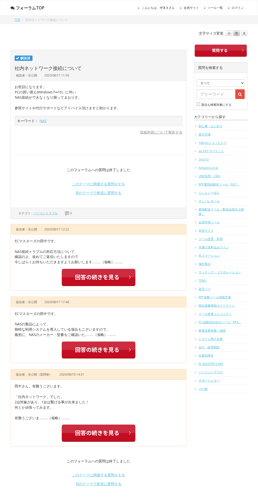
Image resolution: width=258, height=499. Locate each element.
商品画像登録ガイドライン (217, 305)
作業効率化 (206, 355)
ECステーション (209, 255)
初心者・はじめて (211, 126)
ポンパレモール (209, 201)
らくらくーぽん (209, 193)
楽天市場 (205, 134)
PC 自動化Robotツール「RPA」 (220, 322)
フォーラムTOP (30, 8)
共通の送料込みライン (214, 247)
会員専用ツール (209, 222)
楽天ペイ (205, 289)
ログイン (238, 8)
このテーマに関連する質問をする (98, 183)
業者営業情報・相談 (212, 330)
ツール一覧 (215, 8)
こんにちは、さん (158, 8)
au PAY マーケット (211, 151)
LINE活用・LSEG (209, 176)
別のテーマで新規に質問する (98, 192)
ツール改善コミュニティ (215, 314)
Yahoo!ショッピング (213, 143)
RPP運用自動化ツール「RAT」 (219, 184)
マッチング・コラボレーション (220, 272)
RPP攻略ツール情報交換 (215, 297)
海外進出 (205, 264)
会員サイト (191, 8)
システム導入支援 (211, 339)
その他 (203, 389)
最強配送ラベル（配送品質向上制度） (221, 211)
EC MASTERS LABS (211, 364)
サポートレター (209, 380)
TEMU (203, 280)
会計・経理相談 (209, 347)
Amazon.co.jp (208, 168)
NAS (43, 120)
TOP (17, 20)
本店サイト (206, 230)
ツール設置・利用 (211, 239)
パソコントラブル (46, 213)
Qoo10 (204, 159)
